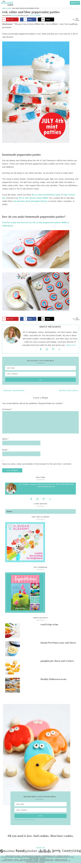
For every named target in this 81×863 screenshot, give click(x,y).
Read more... (72, 345)
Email (5, 450)
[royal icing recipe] (22, 631)
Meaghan (14, 15)
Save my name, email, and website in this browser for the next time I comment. (37, 464)
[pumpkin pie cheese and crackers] (22, 667)
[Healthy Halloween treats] (22, 686)
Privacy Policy (63, 856)
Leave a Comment (35, 15)
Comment (7, 409)
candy (9, 8)
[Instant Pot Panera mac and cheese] (22, 649)
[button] (75, 3)
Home (4, 8)
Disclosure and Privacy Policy (24, 820)
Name (5, 439)
